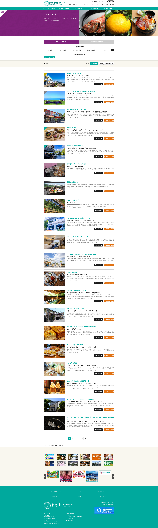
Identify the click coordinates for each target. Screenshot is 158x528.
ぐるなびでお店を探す (97, 41)
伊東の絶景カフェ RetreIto (75, 182)
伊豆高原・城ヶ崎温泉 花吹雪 (76, 290)
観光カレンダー (65, 8)
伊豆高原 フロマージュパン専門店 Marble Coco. (82, 327)
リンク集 (79, 496)
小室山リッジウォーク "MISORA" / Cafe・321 (81, 91)
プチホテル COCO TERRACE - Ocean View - (81, 399)
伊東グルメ (80, 8)
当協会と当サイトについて (107, 502)
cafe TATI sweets (72, 272)
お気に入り (102, 1)
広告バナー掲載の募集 (108, 504)
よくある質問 (55, 496)
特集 (70, 4)
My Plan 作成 (99, 84)
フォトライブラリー (79, 491)
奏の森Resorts (71, 127)
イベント (102, 4)
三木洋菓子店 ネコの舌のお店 (76, 164)
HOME (45, 445)
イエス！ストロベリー (74, 200)
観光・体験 (83, 4)
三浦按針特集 (94, 8)
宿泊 (107, 4)
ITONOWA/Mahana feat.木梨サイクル (78, 218)
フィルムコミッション (103, 491)
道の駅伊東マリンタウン (74, 73)
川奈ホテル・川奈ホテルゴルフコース (79, 236)
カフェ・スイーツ (49, 57)
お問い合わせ (103, 496)
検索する (112, 50)
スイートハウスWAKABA (75, 345)
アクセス (112, 4)
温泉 (88, 4)
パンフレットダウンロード (55, 491)
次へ (86, 438)
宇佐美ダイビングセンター (75, 308)
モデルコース (76, 4)
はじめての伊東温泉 (50, 8)
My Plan (111, 1)
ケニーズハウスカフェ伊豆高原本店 (78, 381)
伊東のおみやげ (109, 8)
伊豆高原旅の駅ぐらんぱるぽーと (77, 109)
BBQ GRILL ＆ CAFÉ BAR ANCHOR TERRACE (82, 254)
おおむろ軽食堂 (72, 363)
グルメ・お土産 (94, 4)
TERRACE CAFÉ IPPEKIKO (75, 146)
